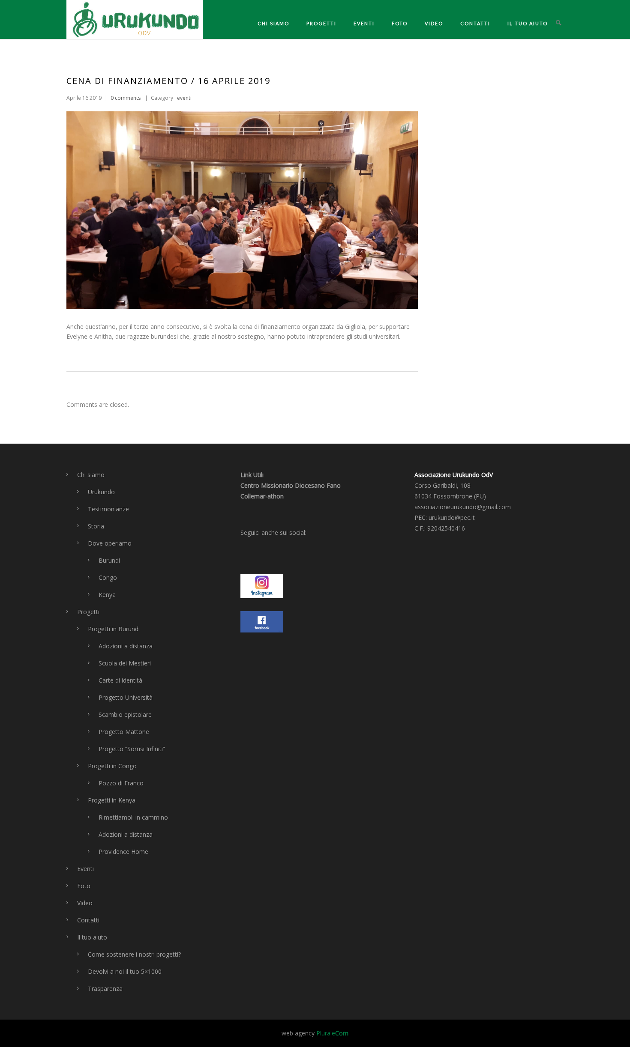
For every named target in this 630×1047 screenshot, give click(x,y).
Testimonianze (108, 509)
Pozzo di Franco (121, 783)
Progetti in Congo (112, 766)
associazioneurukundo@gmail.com (462, 507)
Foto (400, 23)
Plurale (332, 1033)
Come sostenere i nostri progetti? (134, 954)
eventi (184, 97)
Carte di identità (120, 680)
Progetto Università (126, 697)
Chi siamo (273, 23)
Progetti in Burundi (114, 629)
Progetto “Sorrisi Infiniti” (132, 749)
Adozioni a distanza (126, 646)
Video (434, 23)
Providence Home (123, 851)
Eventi (364, 23)
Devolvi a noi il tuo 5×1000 (125, 971)
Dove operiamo (110, 543)
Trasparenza (105, 988)
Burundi (109, 560)
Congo (108, 577)
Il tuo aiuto (527, 23)
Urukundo (101, 492)
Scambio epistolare (125, 714)
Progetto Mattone (124, 732)
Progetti (321, 23)
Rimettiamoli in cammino (133, 817)
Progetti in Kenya (111, 800)
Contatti (475, 23)
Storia (96, 526)
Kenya (107, 595)
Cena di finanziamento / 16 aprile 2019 (168, 81)
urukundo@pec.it (452, 517)
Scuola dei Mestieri (125, 663)
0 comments (126, 97)
